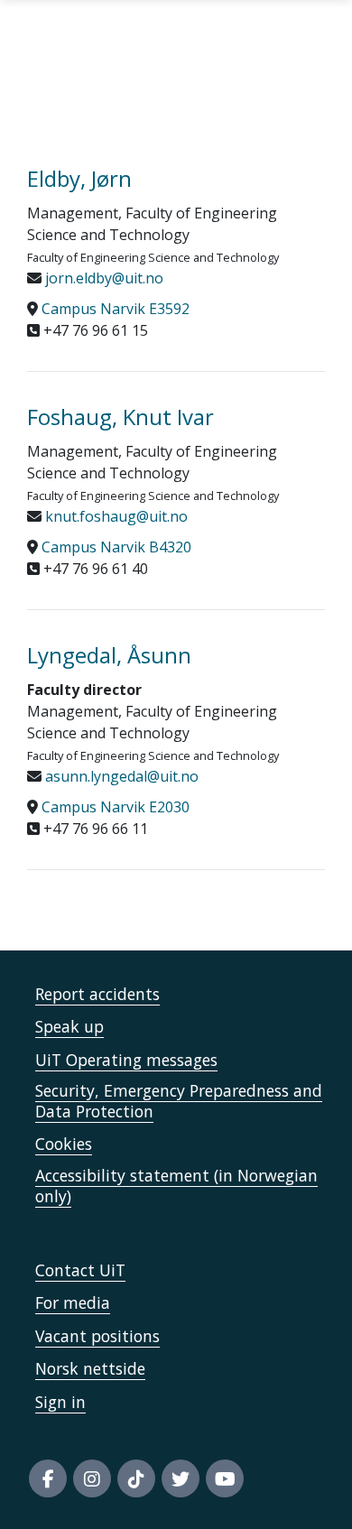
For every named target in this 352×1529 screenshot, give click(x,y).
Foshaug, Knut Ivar (120, 416)
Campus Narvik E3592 (116, 309)
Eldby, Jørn (79, 178)
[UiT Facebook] (48, 1478)
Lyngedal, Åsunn (109, 655)
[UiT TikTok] (136, 1478)
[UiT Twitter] (180, 1478)
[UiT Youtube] (225, 1478)
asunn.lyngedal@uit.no (120, 776)
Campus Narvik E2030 (116, 807)
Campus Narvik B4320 (116, 547)
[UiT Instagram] (92, 1478)
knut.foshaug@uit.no (115, 516)
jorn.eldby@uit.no (102, 278)
